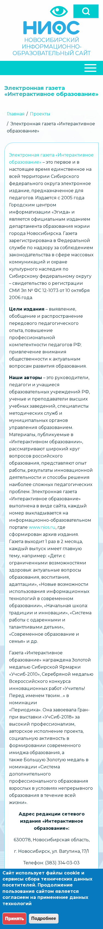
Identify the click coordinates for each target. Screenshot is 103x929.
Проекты (40, 114)
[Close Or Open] (51, 68)
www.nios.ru (42, 527)
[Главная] (51, 28)
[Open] (86, 11)
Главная (16, 114)
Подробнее (43, 918)
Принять (14, 918)
